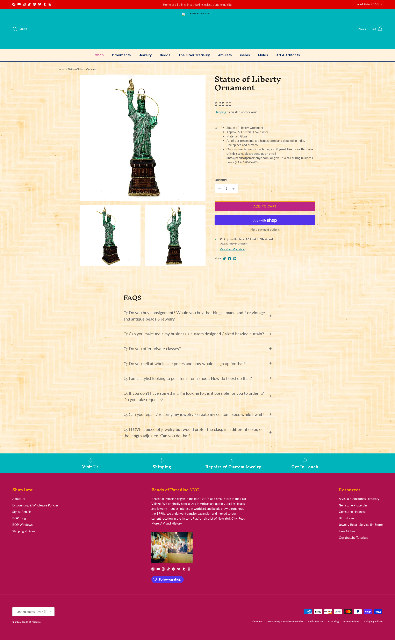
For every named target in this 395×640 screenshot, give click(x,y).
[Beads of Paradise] (198, 29)
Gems (245, 55)
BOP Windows (22, 524)
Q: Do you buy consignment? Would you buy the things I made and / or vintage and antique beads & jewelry (194, 315)
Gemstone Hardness (352, 511)
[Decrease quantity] (218, 188)
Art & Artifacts (288, 55)
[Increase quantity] (234, 188)
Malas (263, 55)
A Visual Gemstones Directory (359, 498)
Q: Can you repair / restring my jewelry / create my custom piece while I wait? (193, 414)
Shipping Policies (23, 531)
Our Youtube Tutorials (353, 537)
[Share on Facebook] (229, 258)
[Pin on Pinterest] (234, 258)
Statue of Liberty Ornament (82, 69)
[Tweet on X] (224, 258)
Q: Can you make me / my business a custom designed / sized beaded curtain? (193, 333)
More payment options (265, 230)
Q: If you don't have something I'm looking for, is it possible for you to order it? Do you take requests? (193, 396)
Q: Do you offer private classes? (152, 348)
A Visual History (171, 523)
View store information (232, 249)
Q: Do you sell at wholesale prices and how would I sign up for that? (184, 363)
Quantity (221, 180)
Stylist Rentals (21, 511)
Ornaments (121, 55)
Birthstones (346, 518)
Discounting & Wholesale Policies (35, 505)
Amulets (225, 55)
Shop (99, 55)
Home (61, 69)
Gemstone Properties (353, 505)
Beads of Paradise (31, 621)
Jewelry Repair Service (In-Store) (361, 524)
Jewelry (145, 55)
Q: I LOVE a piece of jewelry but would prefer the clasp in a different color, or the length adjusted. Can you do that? (193, 432)
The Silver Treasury (194, 55)
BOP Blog (19, 518)
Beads (165, 55)
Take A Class (347, 531)
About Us (18, 498)
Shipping (220, 112)
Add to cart (264, 206)
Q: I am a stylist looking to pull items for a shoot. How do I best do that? (187, 378)
